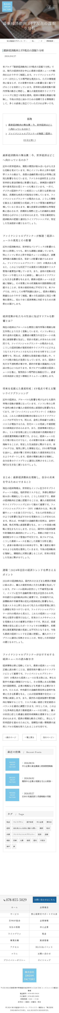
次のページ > (48, 737)
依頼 (15, 840)
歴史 (35, 840)
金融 (46, 834)
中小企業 (40, 822)
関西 (41, 828)
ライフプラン (18, 822)
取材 (48, 828)
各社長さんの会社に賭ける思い (24, 828)
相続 (28, 840)
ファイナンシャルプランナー (24, 834)
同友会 (49, 822)
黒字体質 (30, 822)
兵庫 (8, 834)
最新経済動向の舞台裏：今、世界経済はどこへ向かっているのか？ (30, 126)
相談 (8, 840)
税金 (8, 822)
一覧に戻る (29, 737)
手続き (42, 840)
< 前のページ (10, 737)
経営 (8, 828)
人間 (21, 840)
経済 (39, 834)
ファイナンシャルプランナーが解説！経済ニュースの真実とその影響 (30, 135)
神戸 (8, 846)
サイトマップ (44, 960)
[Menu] (55, 6)
